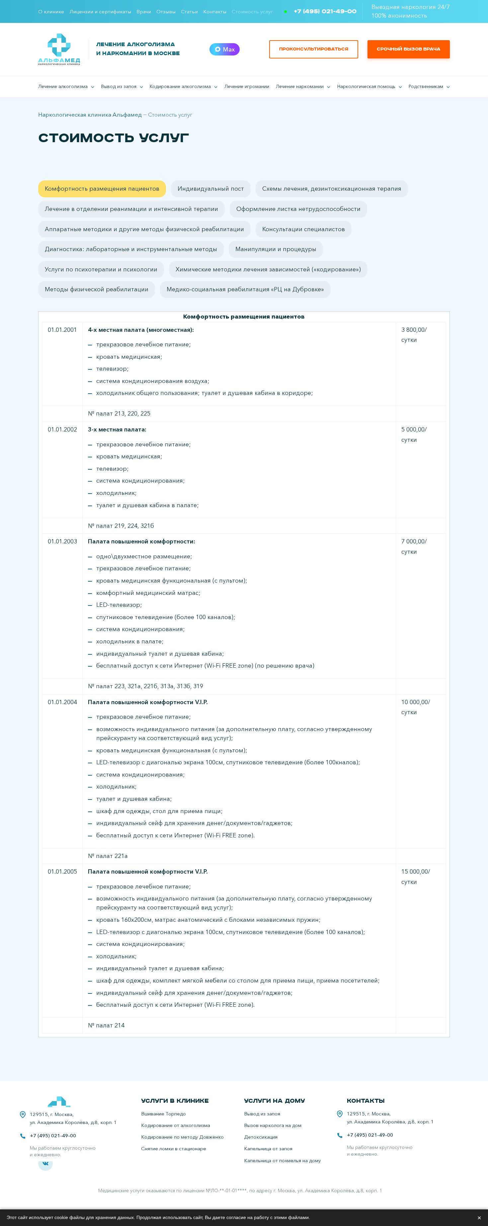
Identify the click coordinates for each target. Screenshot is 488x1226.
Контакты (214, 11)
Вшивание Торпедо (163, 1113)
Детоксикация (261, 1137)
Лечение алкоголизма (63, 86)
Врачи (143, 11)
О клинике (51, 11)
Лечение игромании (246, 86)
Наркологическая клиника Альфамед (90, 114)
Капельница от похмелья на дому (282, 1160)
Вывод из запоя (118, 86)
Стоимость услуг (252, 11)
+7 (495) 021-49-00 (325, 11)
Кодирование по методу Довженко (182, 1137)
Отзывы (166, 11)
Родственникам (426, 86)
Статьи (189, 11)
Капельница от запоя (268, 1148)
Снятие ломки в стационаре (173, 1148)
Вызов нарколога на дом (272, 1125)
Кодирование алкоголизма (180, 86)
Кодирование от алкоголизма (175, 1125)
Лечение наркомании (300, 86)
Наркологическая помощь (366, 86)
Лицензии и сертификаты (100, 11)
